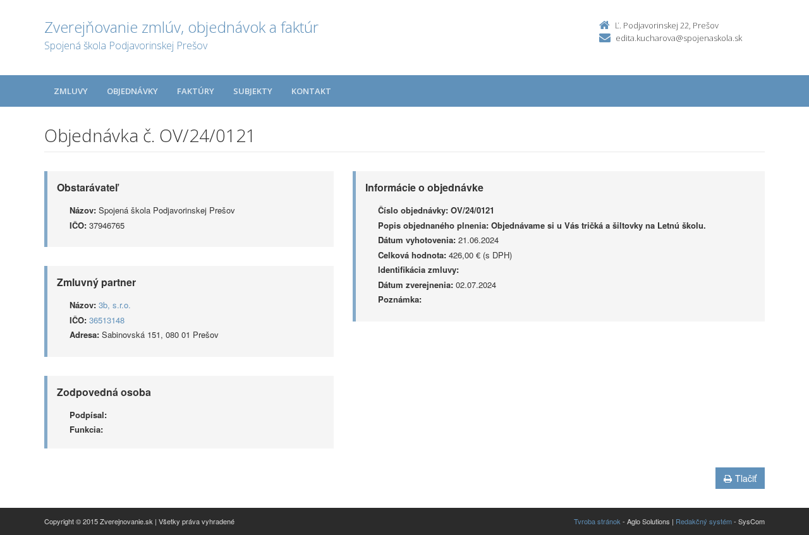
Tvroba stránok (597, 521)
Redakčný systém (704, 521)
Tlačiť (746, 478)
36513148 (107, 320)
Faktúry (195, 91)
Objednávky (132, 91)
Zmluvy (71, 91)
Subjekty (252, 91)
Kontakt (311, 91)
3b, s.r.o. (115, 305)
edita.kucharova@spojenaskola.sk (679, 38)
